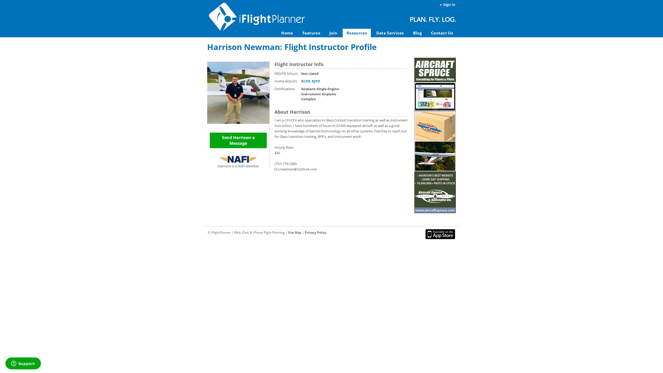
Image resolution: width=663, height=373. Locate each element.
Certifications (285, 89)
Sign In (449, 4)
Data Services (390, 32)
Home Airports (286, 81)
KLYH (305, 81)
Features (311, 32)
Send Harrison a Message (238, 140)
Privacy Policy (315, 232)
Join (333, 32)
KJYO (316, 81)
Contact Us (442, 32)
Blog (417, 32)
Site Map (294, 232)
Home (287, 32)
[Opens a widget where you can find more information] (23, 363)
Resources (357, 32)
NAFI (241, 166)
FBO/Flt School (286, 73)
